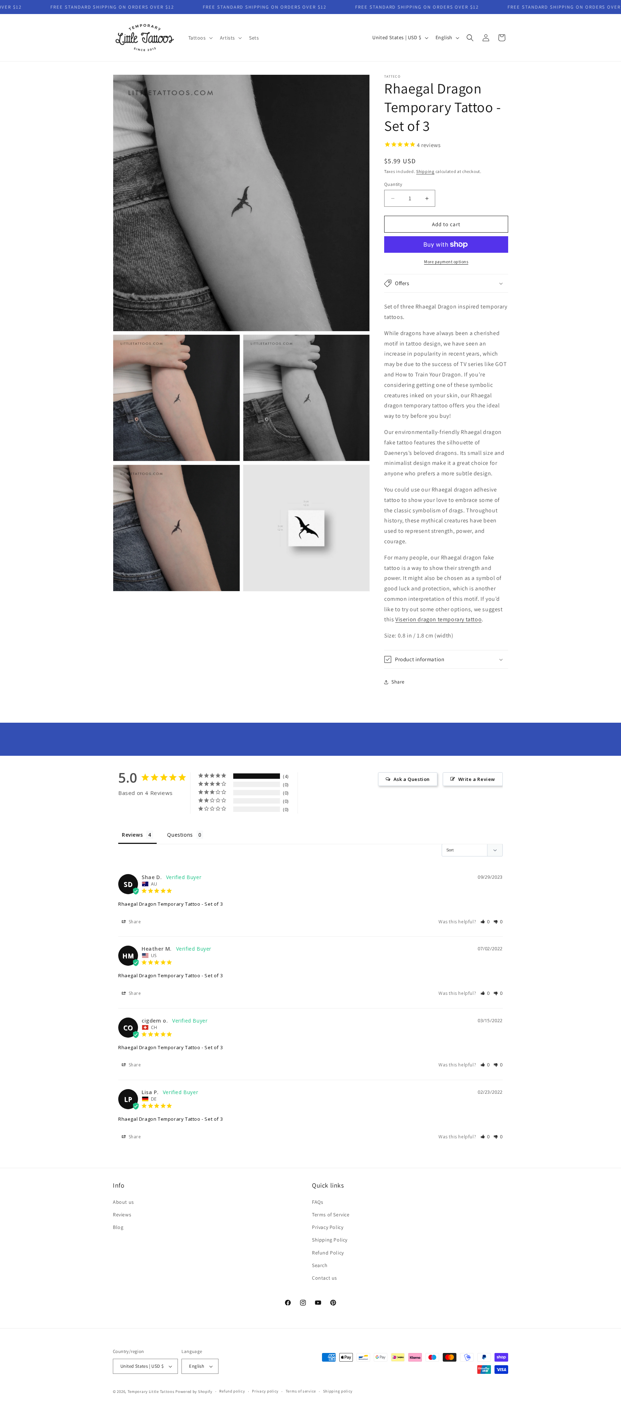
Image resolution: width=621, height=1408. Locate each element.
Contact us (324, 1278)
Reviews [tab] (132, 834)
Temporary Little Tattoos (151, 1391)
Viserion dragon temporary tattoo (438, 619)
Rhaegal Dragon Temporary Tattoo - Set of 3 (170, 904)
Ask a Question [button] (412, 779)
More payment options (446, 261)
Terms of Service (331, 1214)
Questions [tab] (180, 834)
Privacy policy (265, 1391)
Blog (118, 1227)
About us (123, 1202)
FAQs (317, 1202)
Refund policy (232, 1391)
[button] (200, 37)
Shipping (425, 171)
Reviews (122, 1214)
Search (320, 1265)
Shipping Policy (330, 1239)
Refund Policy (328, 1252)
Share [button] (398, 681)
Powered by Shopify (193, 1391)
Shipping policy (338, 1391)
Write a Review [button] (476, 779)
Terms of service (301, 1391)
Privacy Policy (327, 1227)
